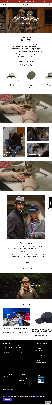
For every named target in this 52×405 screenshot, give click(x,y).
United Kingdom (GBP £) (8, 390)
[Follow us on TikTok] (31, 385)
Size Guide (38, 349)
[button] (50, 202)
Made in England (7, 380)
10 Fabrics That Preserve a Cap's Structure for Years (15, 330)
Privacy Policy (39, 359)
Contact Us (5, 385)
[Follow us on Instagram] (24, 385)
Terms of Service (40, 361)
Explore (26, 259)
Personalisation (39, 347)
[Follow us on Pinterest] (27, 385)
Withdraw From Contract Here (42, 371)
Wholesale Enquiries (41, 364)
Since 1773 (5, 378)
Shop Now (26, 20)
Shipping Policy (39, 354)
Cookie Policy (39, 352)
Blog (4, 382)
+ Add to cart (38, 286)
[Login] (46, 4)
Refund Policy (39, 356)
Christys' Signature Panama (12, 85)
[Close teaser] (48, 208)
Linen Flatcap (31, 85)
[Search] (5, 4)
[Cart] (48, 4)
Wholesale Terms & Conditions (40, 367)
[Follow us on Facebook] (21, 385)
